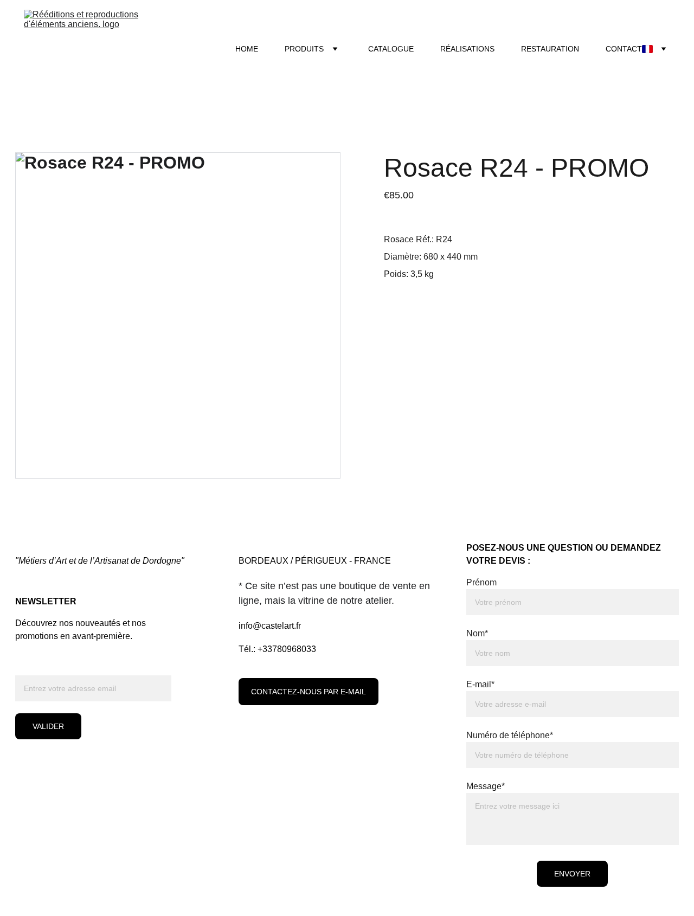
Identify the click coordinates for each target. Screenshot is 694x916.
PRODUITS (304, 48)
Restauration (550, 48)
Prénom (481, 582)
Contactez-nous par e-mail (308, 691)
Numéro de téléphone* (509, 735)
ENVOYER (572, 873)
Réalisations (467, 48)
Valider (48, 726)
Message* (485, 786)
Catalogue (391, 48)
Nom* (477, 633)
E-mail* (480, 684)
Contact (624, 48)
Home (246, 48)
